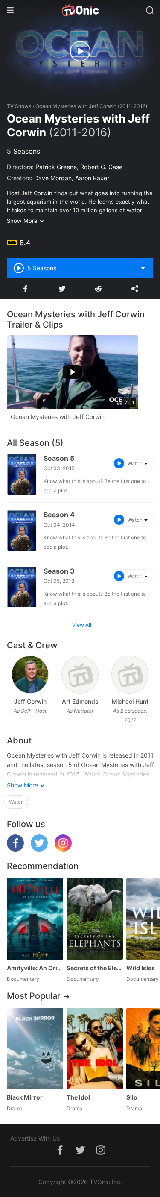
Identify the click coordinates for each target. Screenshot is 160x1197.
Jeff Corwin (30, 701)
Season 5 (59, 458)
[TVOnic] (80, 10)
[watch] (80, 51)
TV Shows (19, 106)
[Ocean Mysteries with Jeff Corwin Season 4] (22, 530)
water (16, 802)
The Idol (78, 1097)
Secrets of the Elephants (95, 968)
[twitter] (39, 849)
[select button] (143, 268)
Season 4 (59, 514)
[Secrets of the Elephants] (95, 919)
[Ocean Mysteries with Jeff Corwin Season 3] (22, 587)
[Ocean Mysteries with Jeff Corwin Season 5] (22, 474)
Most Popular (34, 996)
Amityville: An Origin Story (35, 968)
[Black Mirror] (35, 1048)
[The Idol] (95, 1048)
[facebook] (15, 849)
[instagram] (63, 849)
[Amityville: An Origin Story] (35, 919)
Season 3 (59, 571)
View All (81, 625)
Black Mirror (25, 1097)
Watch (135, 463)
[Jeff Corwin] (30, 675)
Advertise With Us (35, 1138)
